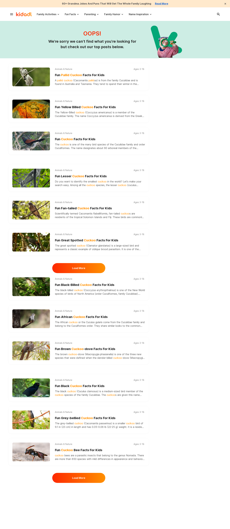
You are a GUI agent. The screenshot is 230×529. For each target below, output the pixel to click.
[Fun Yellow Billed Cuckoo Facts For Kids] (31, 109)
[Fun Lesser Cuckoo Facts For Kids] (31, 178)
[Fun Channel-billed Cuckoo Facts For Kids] (31, 496)
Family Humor (112, 14)
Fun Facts (70, 14)
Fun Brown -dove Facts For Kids (85, 349)
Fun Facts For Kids (80, 75)
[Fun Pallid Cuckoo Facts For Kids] (31, 77)
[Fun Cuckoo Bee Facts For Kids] (31, 452)
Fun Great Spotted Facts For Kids (86, 240)
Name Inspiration (139, 14)
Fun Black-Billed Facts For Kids (84, 285)
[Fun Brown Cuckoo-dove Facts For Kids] (31, 350)
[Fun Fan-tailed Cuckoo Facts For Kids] (31, 210)
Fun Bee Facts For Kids (78, 450)
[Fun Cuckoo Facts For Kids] (31, 141)
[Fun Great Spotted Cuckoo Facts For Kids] (31, 242)
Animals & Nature (63, 69)
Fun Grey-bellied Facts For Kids (85, 418)
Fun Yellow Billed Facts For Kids (85, 107)
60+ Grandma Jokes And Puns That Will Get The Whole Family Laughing (106, 3)
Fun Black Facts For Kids (80, 386)
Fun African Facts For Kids (81, 317)
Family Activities (46, 14)
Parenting (90, 14)
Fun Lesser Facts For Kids (81, 176)
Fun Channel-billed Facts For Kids (87, 494)
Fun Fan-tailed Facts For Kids (83, 208)
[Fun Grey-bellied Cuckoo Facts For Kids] (31, 420)
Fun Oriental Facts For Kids (82, 527)
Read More (161, 3)
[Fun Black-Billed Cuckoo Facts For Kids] (31, 286)
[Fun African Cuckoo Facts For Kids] (31, 318)
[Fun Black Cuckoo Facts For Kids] (31, 387)
